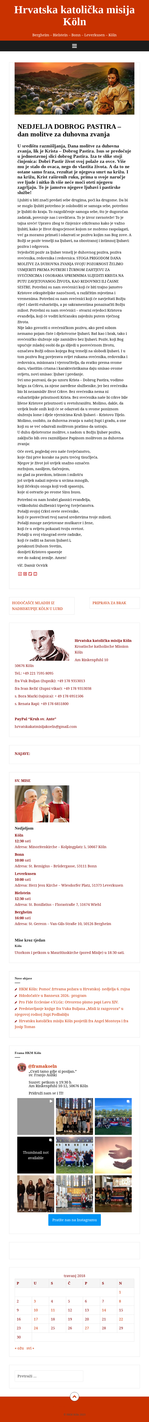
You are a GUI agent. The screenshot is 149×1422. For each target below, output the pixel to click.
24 (36, 1328)
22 (121, 1319)
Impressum (58, 1406)
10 (36, 1310)
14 (104, 1310)
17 (36, 1319)
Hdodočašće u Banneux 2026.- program (52, 995)
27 (87, 1328)
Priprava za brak (114, 602)
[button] (35, 1116)
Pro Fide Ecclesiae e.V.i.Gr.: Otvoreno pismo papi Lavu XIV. (68, 1002)
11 (53, 1310)
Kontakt (92, 1406)
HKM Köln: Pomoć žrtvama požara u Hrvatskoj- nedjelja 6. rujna (74, 989)
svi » (30, 1348)
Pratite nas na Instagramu (74, 1219)
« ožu (19, 1348)
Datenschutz (76, 1406)
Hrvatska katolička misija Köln (74, 16)
